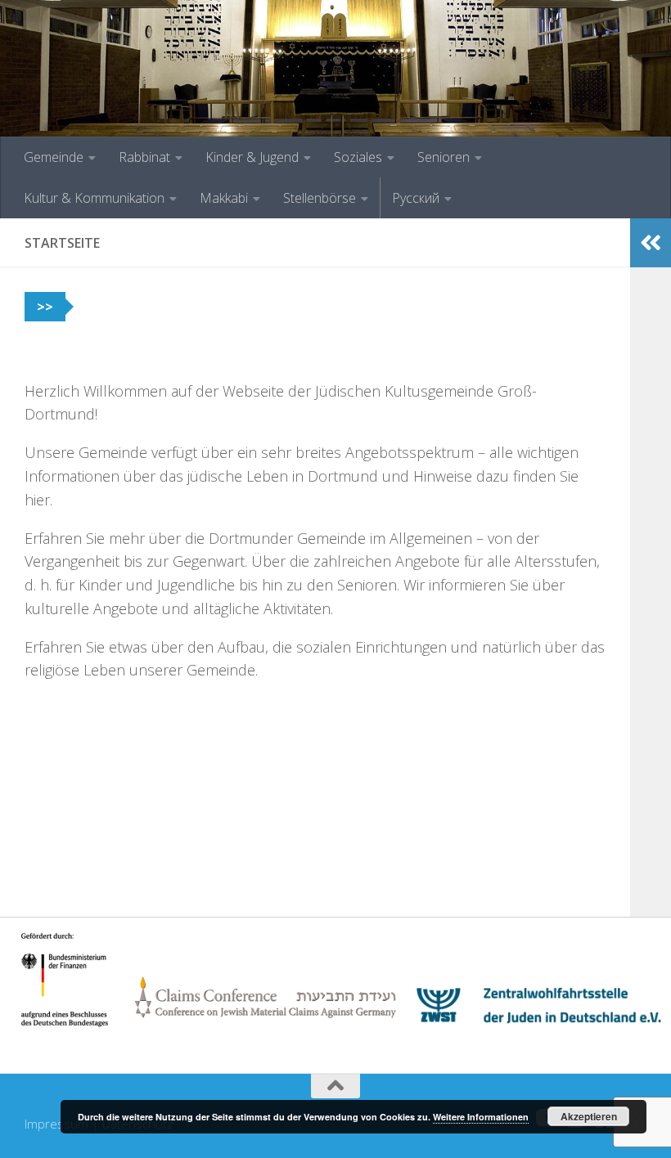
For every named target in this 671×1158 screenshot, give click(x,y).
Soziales (358, 157)
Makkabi (224, 198)
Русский (415, 198)
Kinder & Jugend (252, 157)
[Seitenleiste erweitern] (650, 242)
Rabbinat (144, 157)
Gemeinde (53, 157)
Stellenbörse (319, 198)
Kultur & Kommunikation (94, 198)
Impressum (56, 1123)
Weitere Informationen (481, 1117)
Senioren (443, 157)
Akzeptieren (589, 1116)
